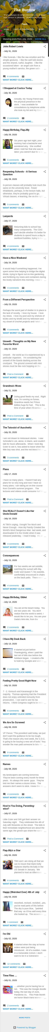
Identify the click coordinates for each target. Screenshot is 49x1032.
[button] (44, 47)
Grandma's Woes (12, 385)
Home (6, 29)
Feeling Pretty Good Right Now (19, 680)
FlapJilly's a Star (12, 850)
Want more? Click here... (18, 80)
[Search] (45, 4)
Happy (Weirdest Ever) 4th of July (21, 892)
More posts (24, 1018)
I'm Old (6, 933)
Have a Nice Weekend (15, 257)
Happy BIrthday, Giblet (15, 597)
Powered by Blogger (26, 1027)
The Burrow (24, 10)
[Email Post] (23, 77)
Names (6, 764)
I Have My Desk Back (14, 639)
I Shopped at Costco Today (17, 88)
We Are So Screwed (14, 722)
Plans (6, 469)
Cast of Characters (24, 29)
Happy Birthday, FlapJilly (16, 129)
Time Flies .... (10, 975)
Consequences (11, 555)
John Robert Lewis (13, 46)
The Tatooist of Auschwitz (17, 427)
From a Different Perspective (18, 299)
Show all (40, 39)
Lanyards (8, 216)
